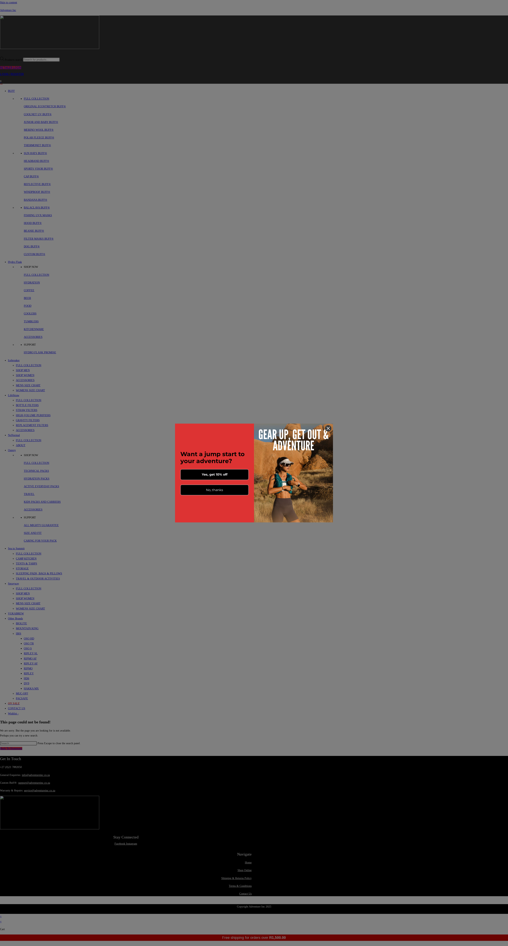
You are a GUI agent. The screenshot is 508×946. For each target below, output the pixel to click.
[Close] (328, 428)
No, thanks (214, 490)
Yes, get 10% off (214, 474)
